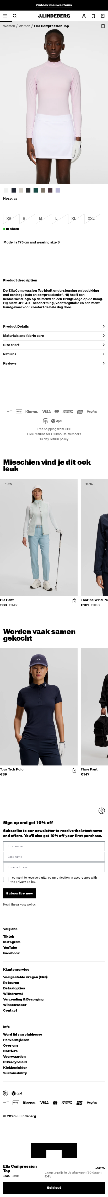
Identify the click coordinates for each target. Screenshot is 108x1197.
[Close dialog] (103, 566)
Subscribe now (68, 619)
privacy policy (70, 626)
